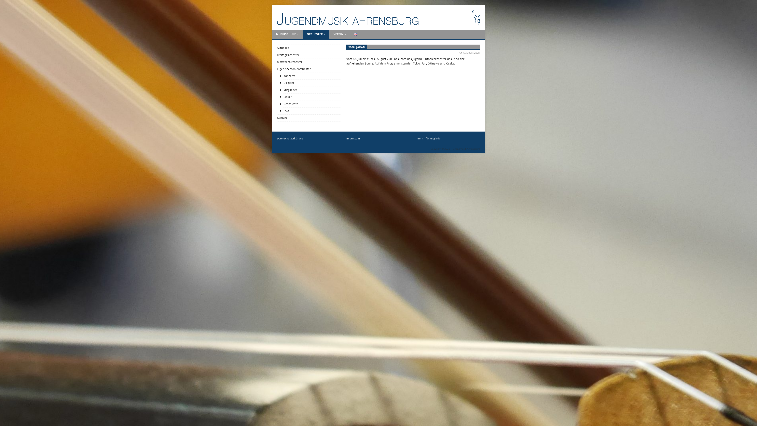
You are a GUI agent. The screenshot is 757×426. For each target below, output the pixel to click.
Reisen (287, 97)
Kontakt (282, 118)
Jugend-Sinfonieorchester (294, 69)
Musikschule (286, 34)
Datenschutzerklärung (290, 138)
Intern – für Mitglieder (428, 138)
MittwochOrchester (289, 62)
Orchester (315, 34)
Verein (338, 34)
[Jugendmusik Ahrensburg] (378, 28)
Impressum (353, 138)
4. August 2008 (471, 52)
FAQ (286, 111)
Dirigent (288, 83)
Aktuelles (283, 48)
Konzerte (289, 76)
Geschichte (290, 104)
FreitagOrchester (288, 55)
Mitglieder (290, 90)
